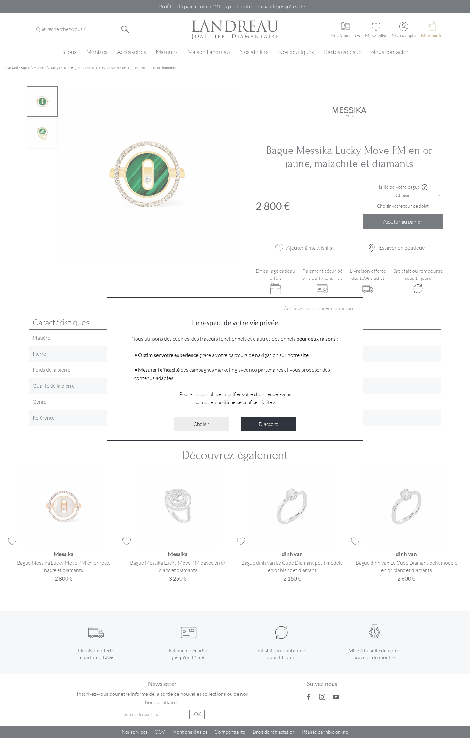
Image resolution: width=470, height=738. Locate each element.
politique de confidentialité (244, 402)
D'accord (268, 424)
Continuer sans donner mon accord (319, 308)
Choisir (201, 424)
